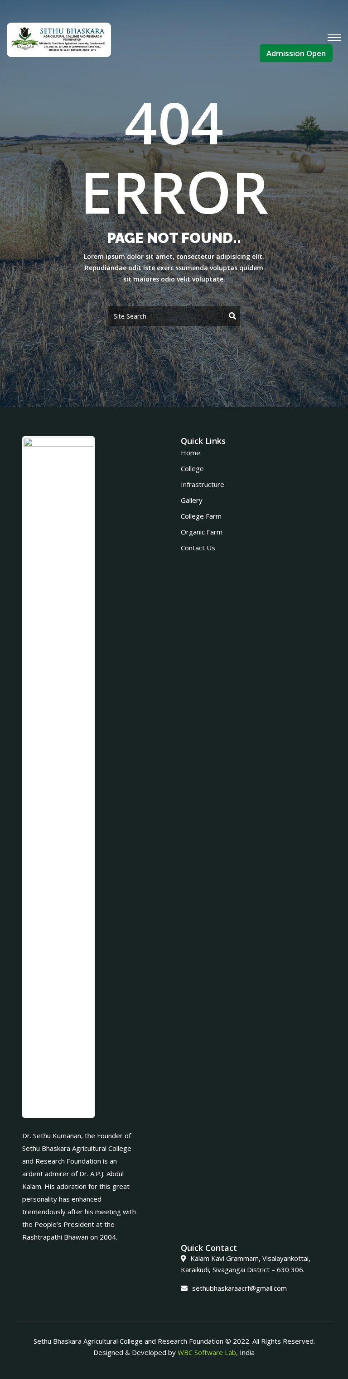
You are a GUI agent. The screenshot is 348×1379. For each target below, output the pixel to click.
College (192, 468)
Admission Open (296, 53)
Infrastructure (202, 484)
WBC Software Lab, (208, 1352)
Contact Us (198, 547)
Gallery (192, 500)
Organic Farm (201, 531)
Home (190, 452)
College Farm (201, 515)
